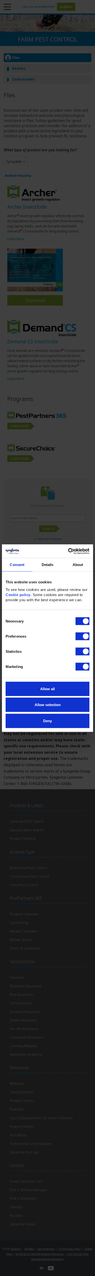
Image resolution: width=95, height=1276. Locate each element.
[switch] (82, 636)
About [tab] (78, 565)
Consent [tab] (17, 565)
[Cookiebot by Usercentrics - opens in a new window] (68, 551)
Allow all (47, 689)
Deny (47, 721)
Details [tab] (48, 565)
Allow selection (48, 705)
